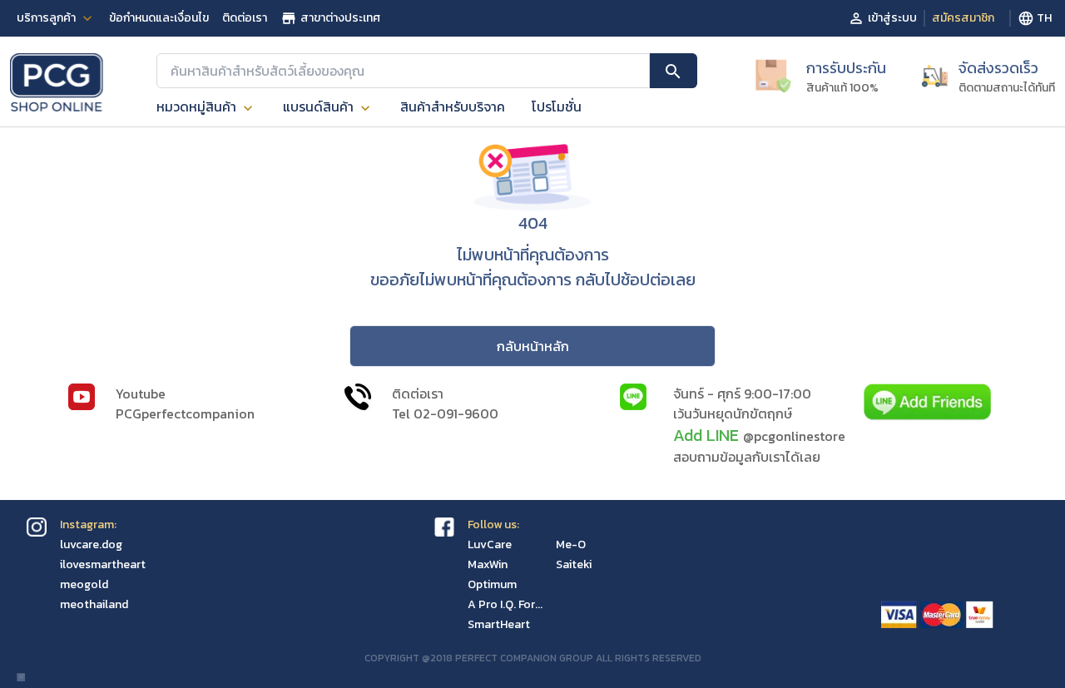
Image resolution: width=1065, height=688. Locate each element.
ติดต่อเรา (244, 18)
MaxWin (488, 564)
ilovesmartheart (103, 564)
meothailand (94, 604)
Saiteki (574, 564)
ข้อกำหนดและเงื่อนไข (159, 18)
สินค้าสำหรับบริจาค (452, 106)
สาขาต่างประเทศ (340, 18)
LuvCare (490, 544)
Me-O (571, 544)
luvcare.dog (91, 544)
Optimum (492, 584)
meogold (84, 584)
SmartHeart (499, 624)
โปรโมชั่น (557, 106)
